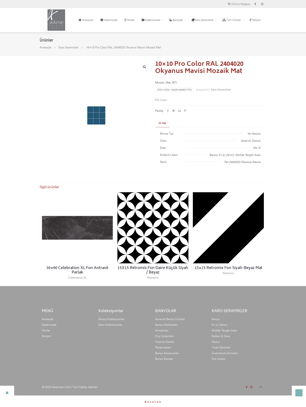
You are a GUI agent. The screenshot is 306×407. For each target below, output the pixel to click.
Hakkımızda (49, 324)
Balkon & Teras (221, 336)
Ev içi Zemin (219, 324)
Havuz (216, 341)
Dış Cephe (218, 358)
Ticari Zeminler (221, 347)
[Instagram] (251, 387)
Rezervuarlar (163, 347)
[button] (144, 67)
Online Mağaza (240, 3)
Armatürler (161, 330)
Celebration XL (77, 277)
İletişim (46, 336)
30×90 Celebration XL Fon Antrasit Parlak (77, 270)
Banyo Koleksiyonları (111, 319)
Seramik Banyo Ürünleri (170, 319)
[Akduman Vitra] (53, 19)
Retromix (153, 277)
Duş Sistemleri (164, 336)
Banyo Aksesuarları (167, 353)
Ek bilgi (162, 123)
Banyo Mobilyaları (166, 324)
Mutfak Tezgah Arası (224, 330)
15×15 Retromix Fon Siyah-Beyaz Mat (228, 268)
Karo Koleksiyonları (110, 324)
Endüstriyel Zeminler (225, 353)
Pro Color (161, 99)
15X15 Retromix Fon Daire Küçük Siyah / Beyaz (153, 270)
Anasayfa (45, 47)
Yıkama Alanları (164, 341)
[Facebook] (246, 387)
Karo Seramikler (68, 47)
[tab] (162, 123)
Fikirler (46, 330)
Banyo (216, 319)
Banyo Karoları (164, 358)
